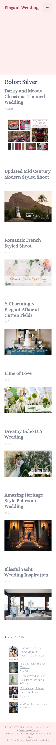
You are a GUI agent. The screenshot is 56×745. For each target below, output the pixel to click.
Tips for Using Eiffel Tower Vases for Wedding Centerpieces (33, 651)
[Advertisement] (28, 44)
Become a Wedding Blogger (18, 727)
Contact (35, 730)
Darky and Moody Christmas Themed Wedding (24, 96)
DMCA (10, 740)
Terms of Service (25, 740)
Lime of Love (18, 373)
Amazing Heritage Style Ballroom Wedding (23, 500)
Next (23, 636)
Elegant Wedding (21, 7)
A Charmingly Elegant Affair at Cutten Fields (21, 309)
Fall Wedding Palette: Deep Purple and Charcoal (32, 692)
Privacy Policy (42, 740)
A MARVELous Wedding (33, 704)
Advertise (24, 730)
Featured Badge (43, 727)
